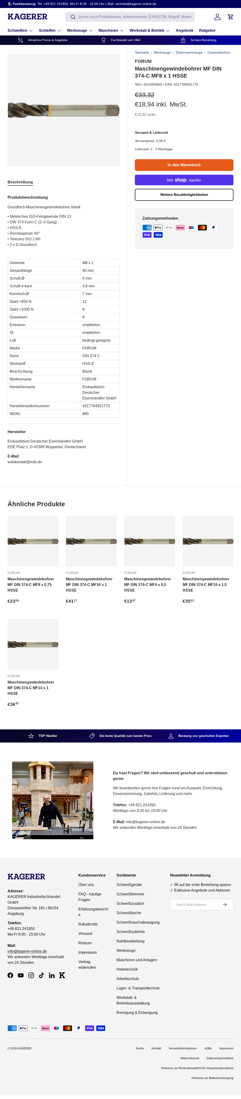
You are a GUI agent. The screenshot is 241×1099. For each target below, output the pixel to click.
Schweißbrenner (130, 894)
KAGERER (25, 1048)
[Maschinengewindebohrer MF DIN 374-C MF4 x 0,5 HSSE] (149, 541)
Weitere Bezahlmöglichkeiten (184, 195)
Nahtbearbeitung (130, 941)
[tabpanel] (64, 328)
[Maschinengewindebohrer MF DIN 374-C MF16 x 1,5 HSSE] (208, 541)
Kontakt (156, 1048)
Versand (85, 934)
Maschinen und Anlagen (136, 960)
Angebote (184, 30)
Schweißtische (128, 913)
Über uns (86, 885)
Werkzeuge (162, 52)
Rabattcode (88, 924)
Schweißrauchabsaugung (138, 922)
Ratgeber (207, 30)
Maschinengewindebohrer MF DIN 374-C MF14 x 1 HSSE (31, 688)
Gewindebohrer (218, 52)
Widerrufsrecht (190, 1058)
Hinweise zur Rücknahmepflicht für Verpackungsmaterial (197, 1068)
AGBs (208, 1048)
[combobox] (130, 17)
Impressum (87, 952)
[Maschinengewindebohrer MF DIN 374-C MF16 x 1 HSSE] (91, 541)
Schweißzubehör (130, 932)
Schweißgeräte (129, 885)
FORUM (143, 61)
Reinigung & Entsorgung (137, 1013)
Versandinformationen (183, 1048)
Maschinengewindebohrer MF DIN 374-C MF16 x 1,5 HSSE (206, 584)
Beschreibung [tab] (20, 182)
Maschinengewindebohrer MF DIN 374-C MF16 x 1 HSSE (89, 584)
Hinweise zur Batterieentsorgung (212, 1078)
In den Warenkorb (184, 165)
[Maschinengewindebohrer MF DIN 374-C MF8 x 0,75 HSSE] (33, 541)
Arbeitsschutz (127, 979)
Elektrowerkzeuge (189, 52)
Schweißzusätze (130, 903)
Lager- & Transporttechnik (138, 988)
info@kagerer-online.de (27, 951)
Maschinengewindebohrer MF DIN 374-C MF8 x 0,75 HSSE (31, 584)
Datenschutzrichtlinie (220, 1058)
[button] (230, 17)
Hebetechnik (127, 969)
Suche (140, 1048)
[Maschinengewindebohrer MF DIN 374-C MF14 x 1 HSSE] (33, 644)
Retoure (85, 943)
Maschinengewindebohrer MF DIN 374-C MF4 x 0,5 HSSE (147, 584)
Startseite (142, 52)
